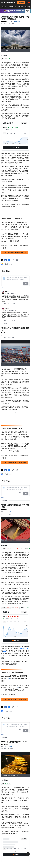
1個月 (11, 133)
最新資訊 (4, 7)
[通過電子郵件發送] (17, 260)
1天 (4, 133)
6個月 (15, 133)
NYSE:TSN (24, 649)
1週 (7, 133)
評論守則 (3, 288)
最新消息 (20, 7)
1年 (18, 133)
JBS (4, 651)
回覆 (5, 303)
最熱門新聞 (12, 7)
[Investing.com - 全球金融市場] (10, 2)
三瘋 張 (7, 291)
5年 (21, 133)
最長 (25, 133)
